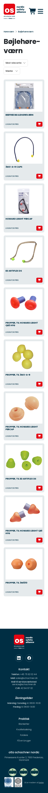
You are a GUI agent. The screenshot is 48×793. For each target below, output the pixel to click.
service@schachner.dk (24, 684)
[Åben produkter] (33, 11)
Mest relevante (14, 62)
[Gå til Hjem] (15, 11)
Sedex (41, 782)
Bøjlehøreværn (25, 31)
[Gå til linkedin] (19, 658)
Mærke (9, 71)
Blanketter (24, 723)
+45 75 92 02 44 (28, 674)
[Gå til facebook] (29, 658)
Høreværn (9, 31)
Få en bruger (24, 740)
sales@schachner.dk (26, 678)
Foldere (24, 735)
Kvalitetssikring (24, 729)
